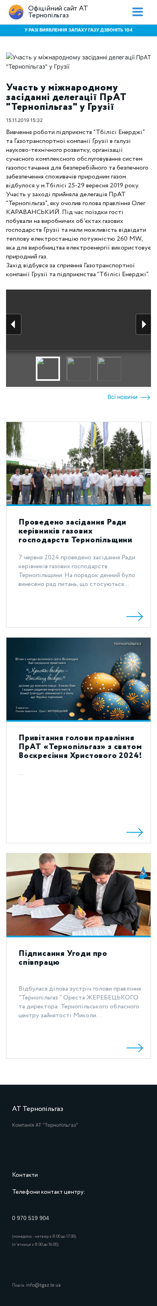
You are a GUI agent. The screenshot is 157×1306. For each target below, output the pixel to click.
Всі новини (123, 396)
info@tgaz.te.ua (43, 1285)
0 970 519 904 (30, 1218)
